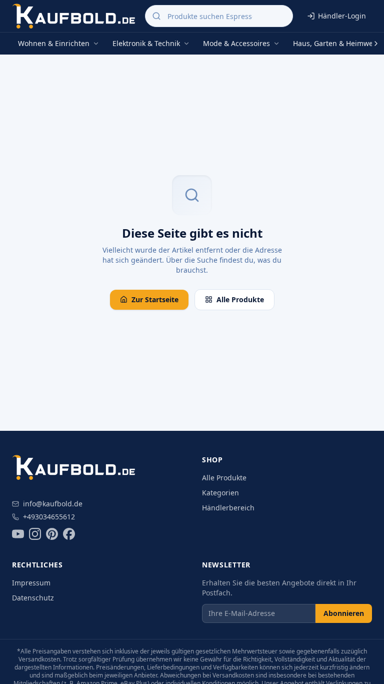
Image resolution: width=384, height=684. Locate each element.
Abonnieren (344, 613)
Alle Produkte (240, 299)
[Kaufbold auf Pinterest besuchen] (52, 534)
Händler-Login (342, 16)
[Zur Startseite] (74, 16)
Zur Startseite (155, 299)
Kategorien (220, 492)
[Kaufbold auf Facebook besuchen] (69, 534)
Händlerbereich (228, 507)
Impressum (31, 582)
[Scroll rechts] (376, 44)
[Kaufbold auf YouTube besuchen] (18, 534)
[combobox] (219, 16)
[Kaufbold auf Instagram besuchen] (35, 534)
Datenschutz (33, 597)
